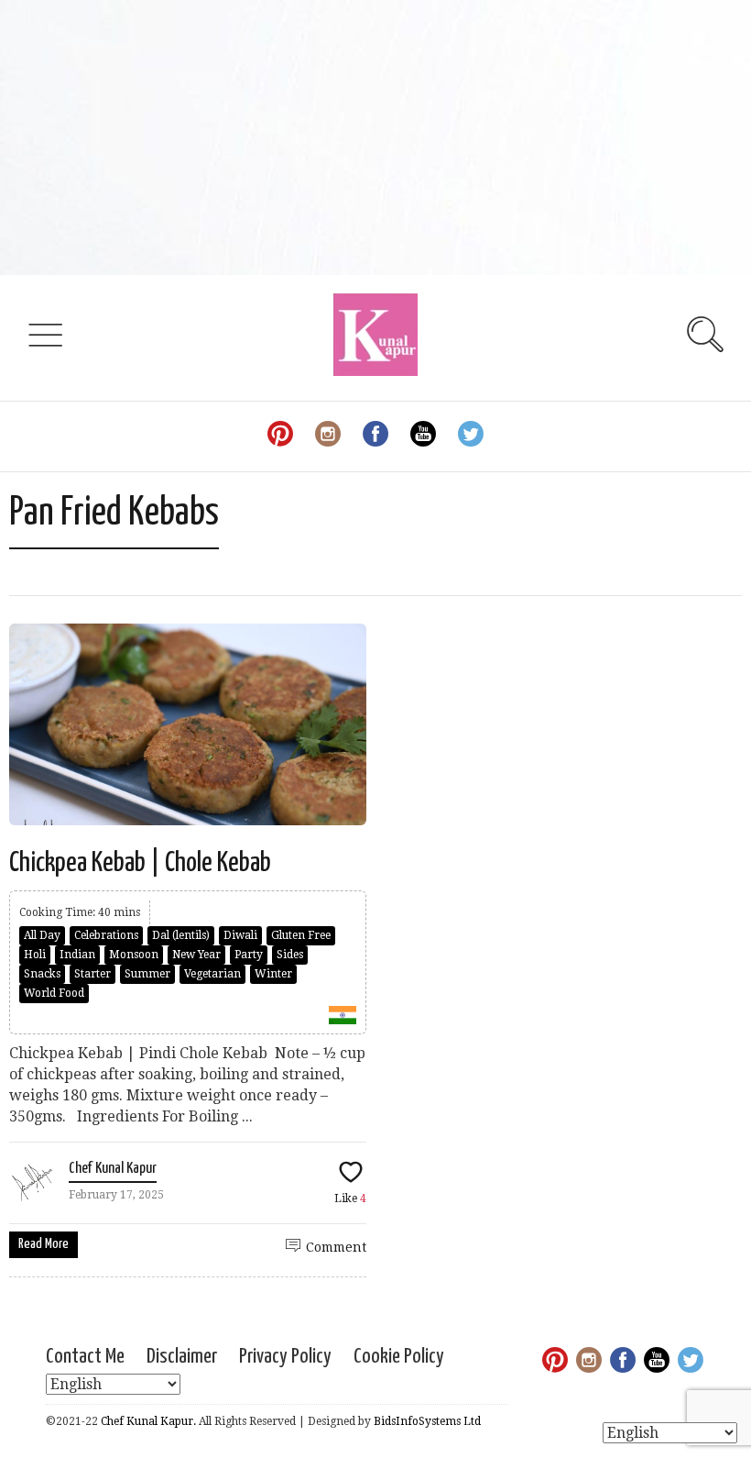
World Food (54, 993)
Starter (92, 973)
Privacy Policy (285, 1356)
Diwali (240, 935)
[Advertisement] (375, 137)
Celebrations (106, 935)
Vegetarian (212, 973)
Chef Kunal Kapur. (148, 1421)
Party (248, 954)
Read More (43, 1244)
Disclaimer (182, 1356)
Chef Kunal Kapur (113, 1168)
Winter (273, 973)
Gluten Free (301, 935)
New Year (196, 954)
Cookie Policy (399, 1356)
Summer (147, 973)
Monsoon (133, 954)
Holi (35, 954)
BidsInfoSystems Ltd (427, 1421)
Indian (77, 954)
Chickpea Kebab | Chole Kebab (142, 863)
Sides (290, 954)
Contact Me (85, 1356)
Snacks (42, 973)
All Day (42, 935)
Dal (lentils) (181, 935)
